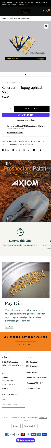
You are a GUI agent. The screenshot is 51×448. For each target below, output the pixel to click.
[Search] (43, 11)
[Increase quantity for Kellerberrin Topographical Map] (10, 109)
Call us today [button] (25, 344)
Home (4, 18)
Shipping (5, 376)
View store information (15, 132)
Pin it (28, 150)
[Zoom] (46, 26)
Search (4, 373)
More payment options (26, 120)
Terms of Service (8, 384)
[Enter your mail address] (22, 404)
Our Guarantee (7, 380)
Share (7, 150)
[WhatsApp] (34, 150)
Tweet (18, 150)
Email (4, 399)
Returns (5, 388)
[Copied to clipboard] (41, 150)
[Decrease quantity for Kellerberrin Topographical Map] (3, 109)
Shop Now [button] (9, 326)
